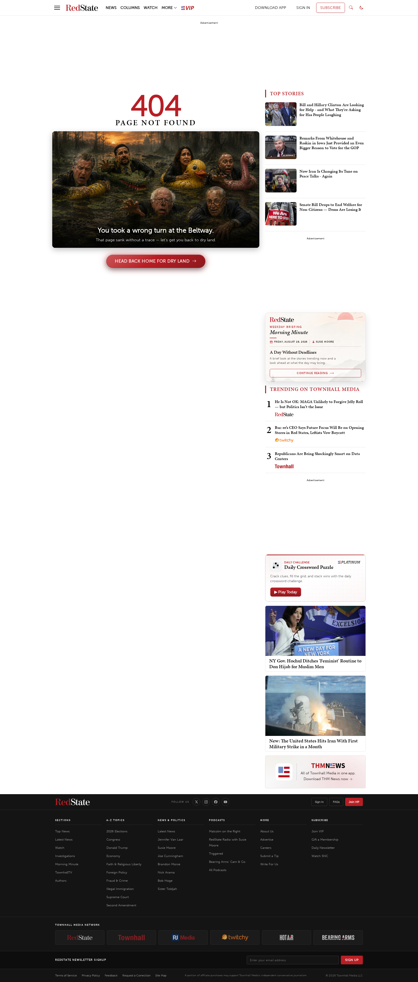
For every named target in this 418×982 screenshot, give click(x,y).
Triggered (216, 853)
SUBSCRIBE (330, 7)
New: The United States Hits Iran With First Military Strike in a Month (313, 743)
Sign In (319, 802)
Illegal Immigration (120, 889)
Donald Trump (117, 848)
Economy (113, 856)
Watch (59, 848)
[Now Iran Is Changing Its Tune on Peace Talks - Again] (281, 180)
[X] (196, 802)
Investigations (65, 856)
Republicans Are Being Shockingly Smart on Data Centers (317, 456)
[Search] (351, 8)
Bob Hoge (165, 880)
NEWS (111, 7)
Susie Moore (167, 848)
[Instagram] (206, 802)
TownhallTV (63, 872)
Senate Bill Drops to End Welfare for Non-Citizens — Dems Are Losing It (330, 207)
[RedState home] (72, 802)
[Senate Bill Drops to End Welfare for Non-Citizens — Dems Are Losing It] (281, 214)
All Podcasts (217, 870)
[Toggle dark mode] (361, 8)
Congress (113, 839)
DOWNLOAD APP (270, 7)
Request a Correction (136, 975)
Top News (62, 831)
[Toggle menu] (57, 8)
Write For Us (269, 864)
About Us (267, 831)
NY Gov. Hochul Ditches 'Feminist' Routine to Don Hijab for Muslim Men (315, 663)
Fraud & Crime (117, 880)
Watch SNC (320, 856)
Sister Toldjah (167, 889)
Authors (61, 880)
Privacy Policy (91, 975)
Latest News (64, 839)
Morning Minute (66, 864)
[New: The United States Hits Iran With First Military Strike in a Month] (315, 705)
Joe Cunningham (170, 856)
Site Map (160, 975)
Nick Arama (166, 872)
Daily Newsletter (323, 848)
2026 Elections (116, 831)
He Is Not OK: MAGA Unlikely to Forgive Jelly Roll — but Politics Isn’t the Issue (319, 404)
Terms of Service (66, 975)
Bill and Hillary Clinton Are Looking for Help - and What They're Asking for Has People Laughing (331, 109)
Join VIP (354, 802)
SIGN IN (303, 7)
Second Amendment (121, 905)
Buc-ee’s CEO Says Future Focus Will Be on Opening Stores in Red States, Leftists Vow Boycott (319, 430)
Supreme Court (117, 897)
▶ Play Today (285, 592)
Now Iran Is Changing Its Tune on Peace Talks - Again (328, 174)
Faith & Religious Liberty (123, 864)
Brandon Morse (169, 864)
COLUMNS (130, 7)
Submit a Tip (269, 856)
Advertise (266, 839)
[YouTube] (225, 802)
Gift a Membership (325, 839)
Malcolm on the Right (224, 831)
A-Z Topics (115, 820)
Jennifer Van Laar (170, 839)
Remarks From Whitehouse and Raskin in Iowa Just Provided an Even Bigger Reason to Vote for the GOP (331, 143)
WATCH (150, 7)
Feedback (111, 975)
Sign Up (352, 960)
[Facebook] (216, 802)
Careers (265, 848)
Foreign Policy (116, 872)
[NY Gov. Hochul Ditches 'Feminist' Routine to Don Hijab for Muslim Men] (315, 630)
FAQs (336, 802)
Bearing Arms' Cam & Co (227, 862)
